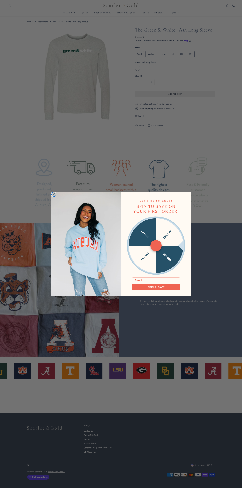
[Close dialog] (54, 194)
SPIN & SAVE (156, 287)
